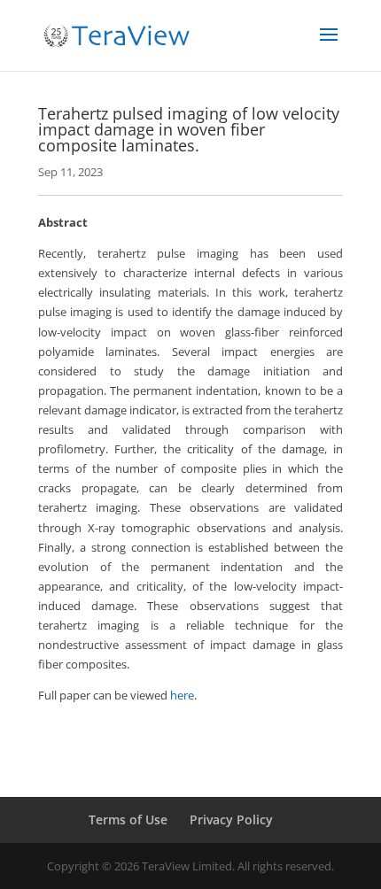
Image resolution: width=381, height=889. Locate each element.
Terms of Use (128, 819)
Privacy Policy (231, 819)
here (182, 695)
